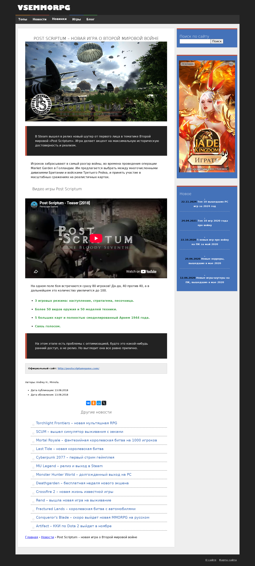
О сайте (210, 560)
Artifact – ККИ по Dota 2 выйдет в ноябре (73, 526)
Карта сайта (228, 560)
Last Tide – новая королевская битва (69, 449)
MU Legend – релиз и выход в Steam (69, 466)
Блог (90, 19)
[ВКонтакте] (88, 403)
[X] (104, 403)
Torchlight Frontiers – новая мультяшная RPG (76, 423)
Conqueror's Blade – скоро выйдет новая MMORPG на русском (92, 517)
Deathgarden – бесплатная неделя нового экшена (82, 483)
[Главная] (44, 7)
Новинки (59, 19)
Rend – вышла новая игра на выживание (73, 500)
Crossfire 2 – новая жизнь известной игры (74, 492)
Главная (31, 537)
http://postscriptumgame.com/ (78, 368)
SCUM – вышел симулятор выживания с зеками (79, 431)
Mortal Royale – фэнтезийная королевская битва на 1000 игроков (96, 440)
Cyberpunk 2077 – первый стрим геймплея (74, 457)
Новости (47, 537)
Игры (76, 19)
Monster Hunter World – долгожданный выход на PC (83, 474)
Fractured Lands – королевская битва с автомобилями (85, 509)
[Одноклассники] (93, 403)
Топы (22, 19)
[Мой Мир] (99, 403)
